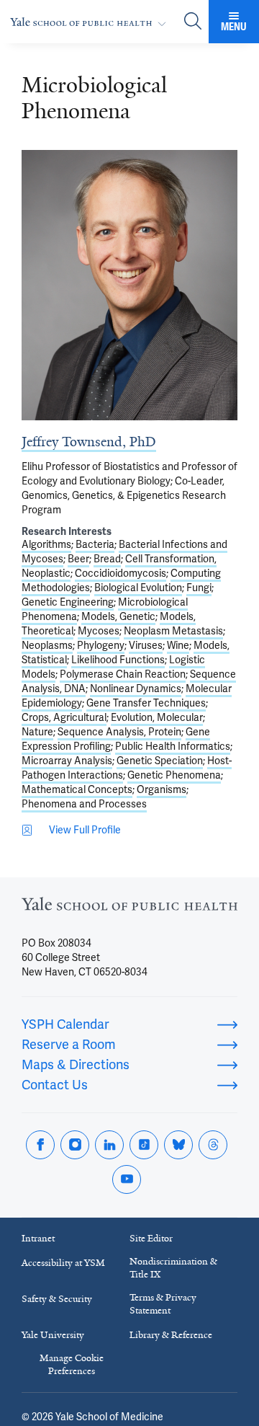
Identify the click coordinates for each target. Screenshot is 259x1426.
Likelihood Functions (118, 659)
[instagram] (74, 1144)
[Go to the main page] (91, 22)
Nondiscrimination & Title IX (173, 1267)
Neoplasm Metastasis (173, 630)
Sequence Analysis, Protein (119, 731)
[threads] (213, 1144)
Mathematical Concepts (77, 789)
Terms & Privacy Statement (163, 1303)
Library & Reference (171, 1335)
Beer (78, 558)
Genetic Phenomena (174, 775)
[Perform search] (192, 22)
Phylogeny (100, 645)
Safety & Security (57, 1299)
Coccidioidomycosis (120, 573)
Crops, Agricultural (64, 717)
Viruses (146, 645)
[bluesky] (178, 1144)
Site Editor (151, 1238)
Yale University (53, 1335)
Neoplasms (47, 645)
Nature (37, 731)
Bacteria (95, 544)
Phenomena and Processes (84, 803)
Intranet (38, 1238)
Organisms (161, 789)
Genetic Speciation (160, 760)
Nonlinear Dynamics (135, 688)
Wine (178, 645)
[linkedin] (109, 1144)
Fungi (199, 587)
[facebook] (40, 1144)
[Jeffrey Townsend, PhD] (129, 285)
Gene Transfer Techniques (146, 702)
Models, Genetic (118, 616)
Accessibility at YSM (63, 1263)
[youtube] (126, 1179)
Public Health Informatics (172, 746)
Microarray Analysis (67, 760)
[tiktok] (144, 1144)
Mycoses (98, 630)
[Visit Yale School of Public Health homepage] (129, 908)
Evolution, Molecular (157, 717)
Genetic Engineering (68, 601)
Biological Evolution (138, 587)
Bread (107, 558)
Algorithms (46, 544)
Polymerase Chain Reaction (123, 674)
